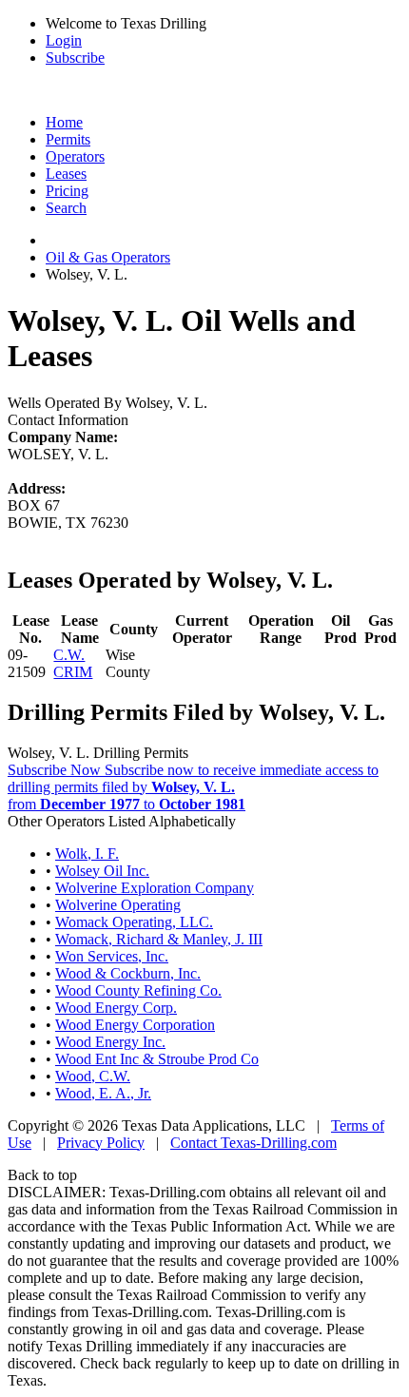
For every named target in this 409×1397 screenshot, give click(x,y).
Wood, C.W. (92, 1076)
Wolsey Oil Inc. (102, 871)
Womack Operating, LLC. (134, 922)
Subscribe (75, 57)
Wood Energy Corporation (135, 1025)
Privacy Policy (101, 1143)
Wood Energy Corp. (116, 1007)
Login (64, 40)
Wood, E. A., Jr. (103, 1093)
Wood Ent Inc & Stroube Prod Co (157, 1059)
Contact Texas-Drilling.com (253, 1143)
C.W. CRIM (72, 663)
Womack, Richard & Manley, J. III (159, 939)
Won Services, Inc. (111, 956)
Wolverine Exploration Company (154, 888)
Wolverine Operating (118, 905)
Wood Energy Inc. (110, 1042)
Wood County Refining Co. (138, 990)
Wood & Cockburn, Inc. (128, 973)
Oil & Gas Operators (108, 257)
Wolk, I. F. (87, 853)
